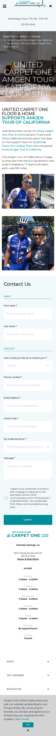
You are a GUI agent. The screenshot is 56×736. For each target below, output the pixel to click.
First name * (10, 306)
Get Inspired (15, 675)
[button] (39, 6)
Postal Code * (11, 418)
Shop (10, 661)
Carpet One (8, 36)
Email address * (12, 398)
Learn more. (21, 719)
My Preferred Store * (15, 439)
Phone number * (13, 377)
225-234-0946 (28, 24)
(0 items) (50, 6)
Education (14, 689)
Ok (28, 724)
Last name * (10, 326)
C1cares (36, 36)
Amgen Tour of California (25, 149)
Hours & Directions (28, 559)
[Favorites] (45, 6)
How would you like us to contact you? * (25, 358)
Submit (28, 519)
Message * (9, 458)
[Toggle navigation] (4, 6)
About (23, 36)
